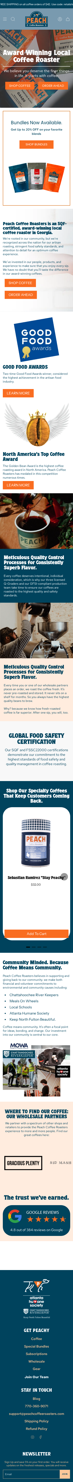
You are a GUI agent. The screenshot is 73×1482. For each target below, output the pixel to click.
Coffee (36, 1339)
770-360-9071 (36, 1406)
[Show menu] (5, 19)
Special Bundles (36, 1346)
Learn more (18, 393)
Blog (36, 1399)
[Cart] (68, 19)
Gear (36, 1369)
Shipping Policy (37, 1421)
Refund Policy (36, 1429)
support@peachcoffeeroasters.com (36, 1414)
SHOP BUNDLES (36, 144)
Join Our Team (36, 1377)
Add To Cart (36, 934)
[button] (13, 19)
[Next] (64, 876)
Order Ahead (53, 86)
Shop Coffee (20, 86)
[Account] (60, 19)
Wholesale (36, 1361)
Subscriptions (36, 1354)
